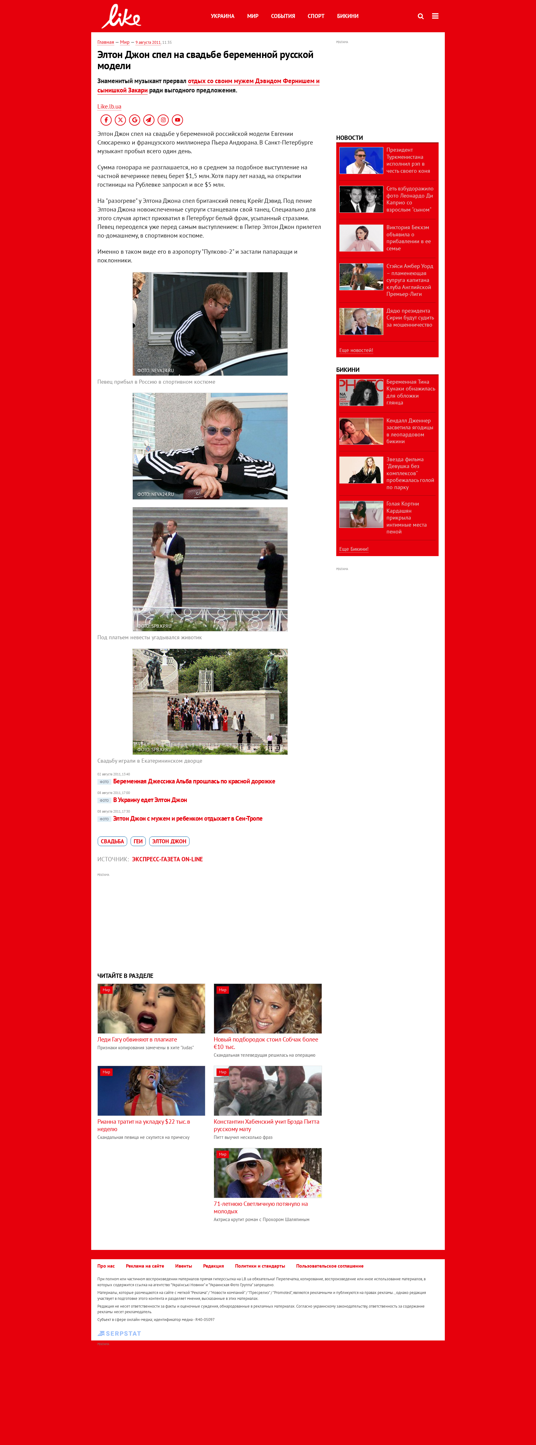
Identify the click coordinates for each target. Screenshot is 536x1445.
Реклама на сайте (145, 1266)
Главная (105, 42)
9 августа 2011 (148, 42)
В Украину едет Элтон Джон (143, 800)
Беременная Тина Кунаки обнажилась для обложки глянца (410, 392)
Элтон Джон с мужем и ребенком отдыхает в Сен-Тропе (181, 818)
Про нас (106, 1266)
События (283, 16)
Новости (349, 138)
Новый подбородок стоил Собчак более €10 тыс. (266, 1043)
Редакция (213, 1266)
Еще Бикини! (353, 549)
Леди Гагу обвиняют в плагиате (137, 1039)
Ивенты (183, 1266)
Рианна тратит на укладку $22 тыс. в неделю (143, 1125)
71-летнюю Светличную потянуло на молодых (261, 1207)
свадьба (112, 841)
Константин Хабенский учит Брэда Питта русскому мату (266, 1125)
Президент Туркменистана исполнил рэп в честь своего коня (408, 160)
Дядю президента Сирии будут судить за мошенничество (410, 317)
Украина (222, 16)
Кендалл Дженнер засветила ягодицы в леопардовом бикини (409, 431)
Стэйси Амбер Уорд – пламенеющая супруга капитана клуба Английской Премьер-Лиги (409, 279)
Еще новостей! (356, 350)
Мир (252, 16)
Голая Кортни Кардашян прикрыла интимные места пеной (406, 517)
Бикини (348, 16)
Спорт (316, 16)
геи (138, 841)
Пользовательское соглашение (330, 1266)
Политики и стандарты (260, 1266)
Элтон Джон (169, 841)
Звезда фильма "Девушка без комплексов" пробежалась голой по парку (410, 473)
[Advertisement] (210, 921)
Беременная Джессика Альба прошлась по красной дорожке (187, 781)
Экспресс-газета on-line (167, 859)
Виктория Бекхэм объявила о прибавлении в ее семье (408, 238)
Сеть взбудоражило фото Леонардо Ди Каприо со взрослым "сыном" (410, 199)
